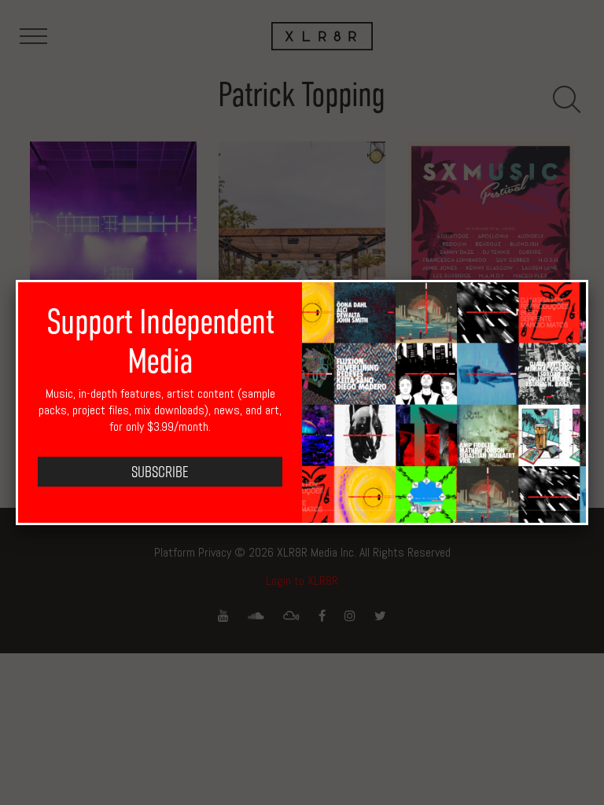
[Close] (588, 280)
